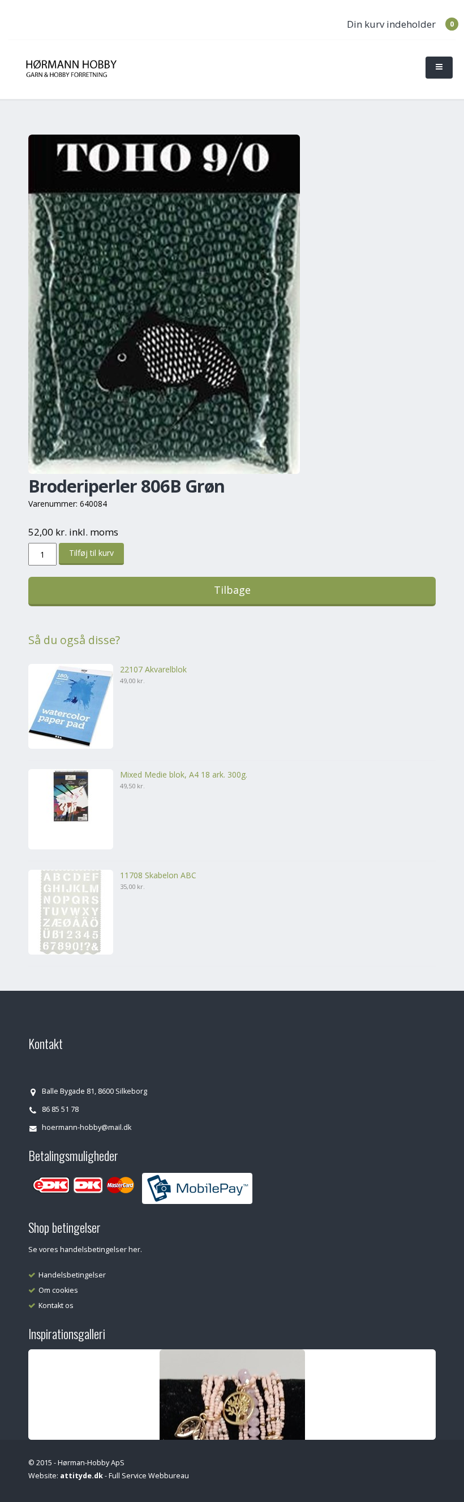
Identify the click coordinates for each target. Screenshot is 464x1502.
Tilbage (232, 590)
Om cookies (58, 1290)
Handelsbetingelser (72, 1275)
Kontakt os (56, 1305)
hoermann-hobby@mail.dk (86, 1127)
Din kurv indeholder (391, 24)
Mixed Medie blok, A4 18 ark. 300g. (183, 774)
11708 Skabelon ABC (158, 875)
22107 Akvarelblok (153, 669)
